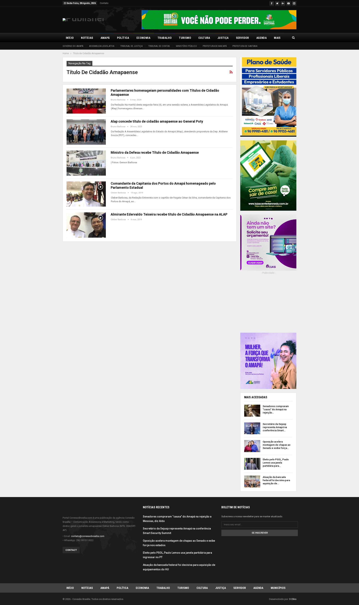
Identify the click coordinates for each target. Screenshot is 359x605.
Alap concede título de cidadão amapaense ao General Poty (157, 121)
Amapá (105, 38)
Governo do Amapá (73, 46)
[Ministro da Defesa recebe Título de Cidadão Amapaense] (86, 163)
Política (123, 38)
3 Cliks (292, 599)
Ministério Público (186, 46)
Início (70, 38)
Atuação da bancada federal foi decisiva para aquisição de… (276, 480)
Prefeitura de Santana (244, 46)
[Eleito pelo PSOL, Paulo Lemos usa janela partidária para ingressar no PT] (252, 464)
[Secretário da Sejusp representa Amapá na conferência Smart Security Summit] (252, 428)
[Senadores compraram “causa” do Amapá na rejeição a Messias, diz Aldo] (252, 411)
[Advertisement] (268, 306)
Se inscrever (260, 532)
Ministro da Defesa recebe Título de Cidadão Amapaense (155, 152)
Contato (104, 3)
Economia (143, 38)
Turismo (185, 38)
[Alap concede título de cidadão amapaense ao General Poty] (86, 132)
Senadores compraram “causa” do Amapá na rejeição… (276, 409)
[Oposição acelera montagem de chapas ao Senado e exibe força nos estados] (252, 446)
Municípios (278, 588)
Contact (71, 550)
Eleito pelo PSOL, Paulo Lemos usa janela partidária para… (276, 462)
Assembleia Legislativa (101, 46)
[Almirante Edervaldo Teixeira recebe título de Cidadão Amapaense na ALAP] (86, 224)
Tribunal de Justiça (131, 46)
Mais (277, 38)
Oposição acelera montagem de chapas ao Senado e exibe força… (276, 444)
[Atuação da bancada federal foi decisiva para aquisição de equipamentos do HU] (252, 481)
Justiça (223, 38)
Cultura (204, 38)
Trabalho (165, 38)
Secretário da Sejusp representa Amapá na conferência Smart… (275, 427)
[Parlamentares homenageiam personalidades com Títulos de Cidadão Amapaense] (86, 101)
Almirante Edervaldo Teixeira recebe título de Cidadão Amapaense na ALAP (169, 214)
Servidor (242, 38)
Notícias (87, 38)
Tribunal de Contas (159, 46)
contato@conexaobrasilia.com (87, 536)
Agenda (261, 38)
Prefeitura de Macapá (215, 46)
